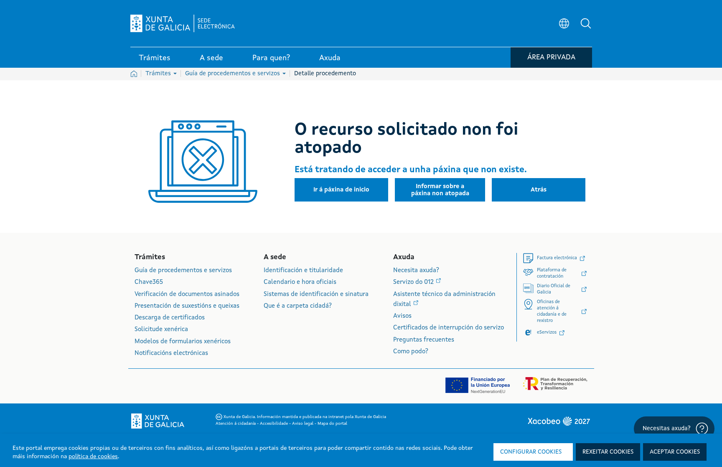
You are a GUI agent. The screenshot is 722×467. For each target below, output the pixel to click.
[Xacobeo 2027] (558, 421)
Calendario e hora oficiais (300, 282)
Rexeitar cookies (607, 452)
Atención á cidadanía (236, 423)
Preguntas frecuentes (423, 340)
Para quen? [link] (271, 58)
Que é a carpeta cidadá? (298, 306)
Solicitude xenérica (161, 330)
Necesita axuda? (416, 271)
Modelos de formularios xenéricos (183, 342)
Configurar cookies (531, 452)
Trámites (159, 74)
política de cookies (93, 456)
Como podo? (410, 352)
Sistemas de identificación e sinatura (316, 294)
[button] (586, 23)
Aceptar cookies (675, 452)
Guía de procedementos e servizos (233, 74)
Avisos (402, 316)
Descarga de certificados (170, 318)
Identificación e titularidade (303, 271)
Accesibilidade (274, 423)
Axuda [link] (330, 58)
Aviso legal (303, 423)
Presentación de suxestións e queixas (187, 306)
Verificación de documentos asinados (187, 294)
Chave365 (149, 282)
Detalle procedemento (325, 74)
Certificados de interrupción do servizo (448, 328)
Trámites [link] (154, 58)
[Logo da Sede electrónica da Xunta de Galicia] (182, 23)
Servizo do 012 (414, 282)
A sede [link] (211, 58)
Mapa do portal (332, 423)
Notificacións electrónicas (171, 353)
